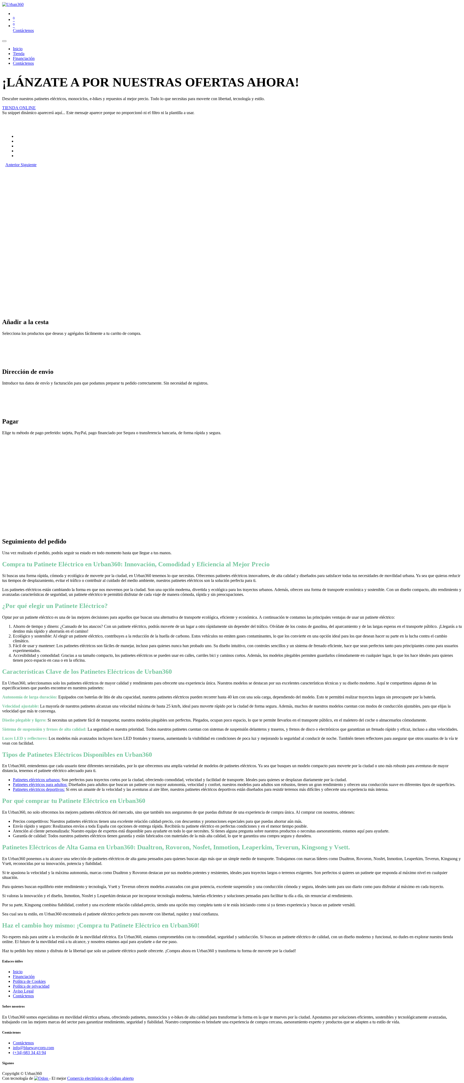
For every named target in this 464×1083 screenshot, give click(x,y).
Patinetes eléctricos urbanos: (36, 779)
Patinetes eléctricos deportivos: (39, 789)
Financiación (24, 976)
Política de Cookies (29, 981)
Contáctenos (23, 30)
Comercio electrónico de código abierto (100, 1078)
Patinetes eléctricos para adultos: (40, 784)
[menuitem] (18, 48)
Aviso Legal (23, 991)
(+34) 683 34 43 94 (29, 1052)
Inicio (18, 971)
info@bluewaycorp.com (33, 1047)
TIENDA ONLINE (19, 108)
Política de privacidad (31, 986)
